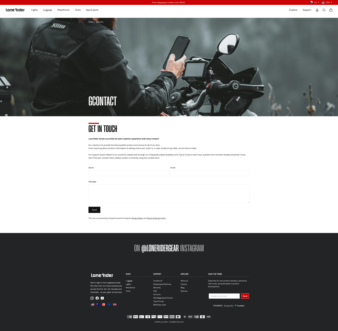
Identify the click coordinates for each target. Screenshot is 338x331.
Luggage (47, 9)
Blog (182, 287)
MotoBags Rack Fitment (163, 298)
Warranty (157, 287)
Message (92, 181)
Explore (293, 9)
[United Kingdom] (115, 304)
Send (94, 209)
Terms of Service (154, 218)
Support (307, 9)
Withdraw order (159, 305)
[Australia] (98, 304)
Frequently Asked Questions (161, 154)
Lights (34, 9)
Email (172, 167)
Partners (184, 291)
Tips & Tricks (184, 154)
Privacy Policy (137, 218)
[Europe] (109, 304)
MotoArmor (63, 9)
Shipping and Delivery (162, 284)
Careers (184, 284)
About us (184, 281)
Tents (78, 9)
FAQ (155, 291)
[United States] (92, 304)
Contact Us (157, 281)
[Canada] (104, 304)
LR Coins (157, 294)
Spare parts (92, 9)
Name (91, 167)
